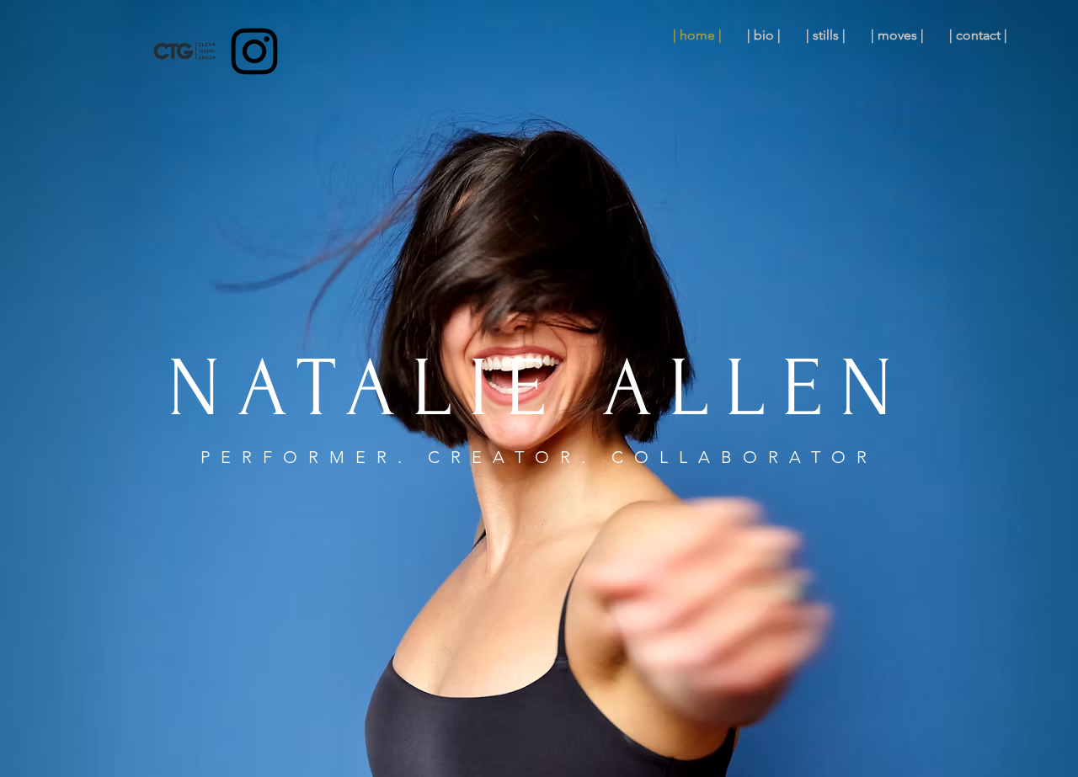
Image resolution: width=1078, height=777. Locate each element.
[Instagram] (254, 51)
